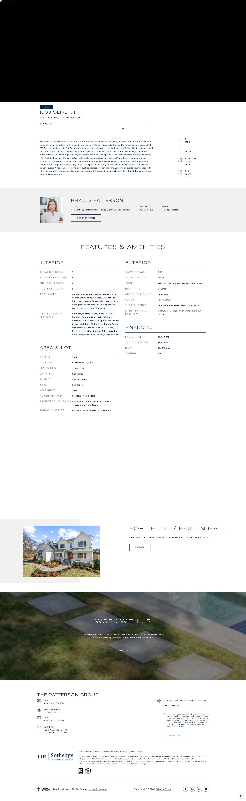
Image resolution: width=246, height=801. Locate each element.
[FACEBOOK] (185, 789)
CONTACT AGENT (86, 218)
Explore (140, 547)
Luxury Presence (97, 789)
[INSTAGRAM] (192, 789)
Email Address (173, 705)
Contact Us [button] (123, 650)
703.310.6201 (146, 209)
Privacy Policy (177, 726)
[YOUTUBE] (206, 789)
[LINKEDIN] (199, 789)
